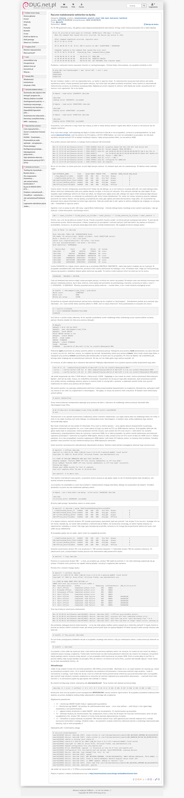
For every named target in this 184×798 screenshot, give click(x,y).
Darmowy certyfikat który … (35, 119)
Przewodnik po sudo (32, 140)
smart (97, 18)
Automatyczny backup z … (34, 107)
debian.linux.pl (30, 66)
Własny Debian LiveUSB (33, 99)
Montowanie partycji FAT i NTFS (34, 161)
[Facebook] (148, 779)
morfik (60, 22)
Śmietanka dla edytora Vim (35, 93)
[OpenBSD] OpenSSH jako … (32, 111)
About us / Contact (31, 42)
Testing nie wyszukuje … (33, 170)
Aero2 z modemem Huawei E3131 (34, 133)
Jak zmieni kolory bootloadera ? (31, 182)
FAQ (73, 7)
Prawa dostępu (30, 146)
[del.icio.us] (156, 779)
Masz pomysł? (29, 53)
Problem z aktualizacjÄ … (34, 192)
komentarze (28, 82)
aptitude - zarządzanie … (33, 143)
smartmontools (80, 18)
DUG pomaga (29, 40)
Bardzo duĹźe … (30, 173)
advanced (60, 135)
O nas (26, 34)
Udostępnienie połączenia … (29, 153)
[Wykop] (136, 779)
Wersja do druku (151, 24)
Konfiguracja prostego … (33, 149)
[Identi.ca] (151, 779)
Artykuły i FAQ (29, 85)
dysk (107, 18)
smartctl (91, 18)
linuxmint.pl (28, 69)
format (67, 135)
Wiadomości (29, 79)
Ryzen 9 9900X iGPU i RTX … (32, 188)
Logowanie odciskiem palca (35, 203)
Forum (81, 7)
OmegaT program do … (33, 96)
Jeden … (27, 206)
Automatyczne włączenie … (35, 116)
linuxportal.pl (29, 63)
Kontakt (27, 31)
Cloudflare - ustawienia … (34, 195)
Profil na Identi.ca (31, 37)
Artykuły (64, 7)
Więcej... (27, 72)
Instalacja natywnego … (33, 104)
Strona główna (29, 16)
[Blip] (138, 779)
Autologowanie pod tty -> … (34, 101)
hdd (102, 18)
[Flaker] (141, 779)
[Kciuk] (143, 779)
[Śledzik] (146, 779)
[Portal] (144, 6)
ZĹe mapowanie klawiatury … (30, 177)
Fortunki (27, 28)
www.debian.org (30, 60)
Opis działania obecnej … (34, 157)
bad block (123, 18)
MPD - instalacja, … (31, 122)
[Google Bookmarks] (158, 779)
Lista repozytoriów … (32, 129)
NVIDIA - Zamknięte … (32, 137)
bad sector (114, 18)
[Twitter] (153, 779)
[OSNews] (133, 779)
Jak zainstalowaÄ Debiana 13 (34, 199)
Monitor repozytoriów (32, 50)
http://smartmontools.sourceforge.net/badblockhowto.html (113, 773)
